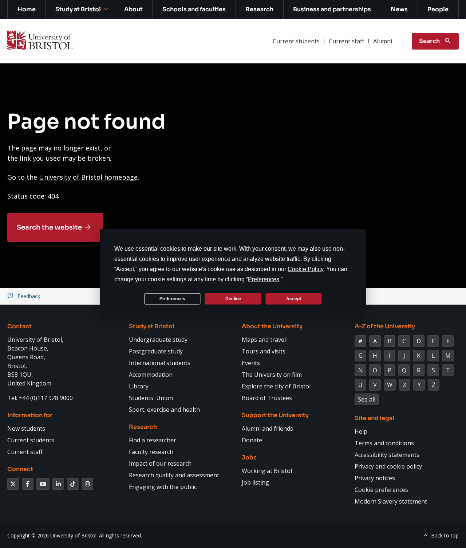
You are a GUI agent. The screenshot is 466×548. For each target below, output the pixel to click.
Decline (233, 298)
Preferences (172, 298)
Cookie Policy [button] (305, 269)
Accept (293, 298)
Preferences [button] (263, 279)
